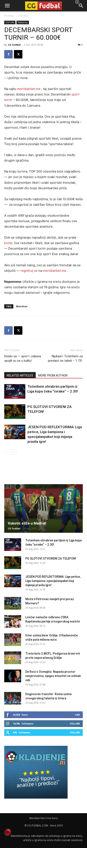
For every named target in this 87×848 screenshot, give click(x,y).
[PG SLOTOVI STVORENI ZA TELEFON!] (14, 411)
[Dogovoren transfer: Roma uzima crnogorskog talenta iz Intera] (12, 698)
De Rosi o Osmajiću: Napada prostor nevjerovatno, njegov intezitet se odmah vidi (53, 676)
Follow (75, 723)
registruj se (29, 271)
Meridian (22, 306)
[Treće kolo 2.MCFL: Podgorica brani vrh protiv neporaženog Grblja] (12, 657)
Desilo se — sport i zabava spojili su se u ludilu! (22, 358)
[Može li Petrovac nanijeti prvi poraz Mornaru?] (12, 603)
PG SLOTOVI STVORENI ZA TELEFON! (50, 558)
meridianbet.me (29, 89)
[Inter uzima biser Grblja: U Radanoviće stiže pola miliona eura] (12, 639)
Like (77, 714)
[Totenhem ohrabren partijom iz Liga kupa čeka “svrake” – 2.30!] (14, 391)
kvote (8, 243)
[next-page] (13, 452)
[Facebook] (8, 54)
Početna (9, 16)
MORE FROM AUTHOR (53, 375)
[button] (81, 5)
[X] (18, 54)
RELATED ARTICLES (20, 375)
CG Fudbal (14, 44)
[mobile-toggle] (7, 5)
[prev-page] (7, 452)
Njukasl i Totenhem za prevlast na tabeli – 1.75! (65, 358)
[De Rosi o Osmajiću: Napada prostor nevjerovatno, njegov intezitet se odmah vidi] (12, 676)
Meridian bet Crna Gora (43, 818)
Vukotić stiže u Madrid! (27, 523)
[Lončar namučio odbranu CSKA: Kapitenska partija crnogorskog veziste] (12, 621)
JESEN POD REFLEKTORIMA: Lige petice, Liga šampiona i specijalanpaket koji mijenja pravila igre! (52, 581)
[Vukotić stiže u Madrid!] (43, 508)
